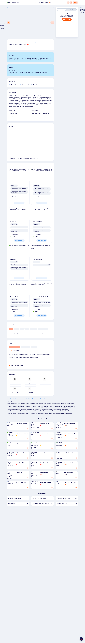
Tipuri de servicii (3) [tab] (14, 347)
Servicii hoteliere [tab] (43, 328)
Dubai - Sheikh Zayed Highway (31, 42)
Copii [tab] (27, 328)
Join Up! (11, 42)
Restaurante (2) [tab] (25, 347)
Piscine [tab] (16, 328)
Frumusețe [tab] (33, 328)
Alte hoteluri (42, 493)
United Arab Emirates (18, 42)
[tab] (61, 9)
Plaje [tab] (11, 328)
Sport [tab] (22, 328)
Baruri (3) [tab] (33, 347)
